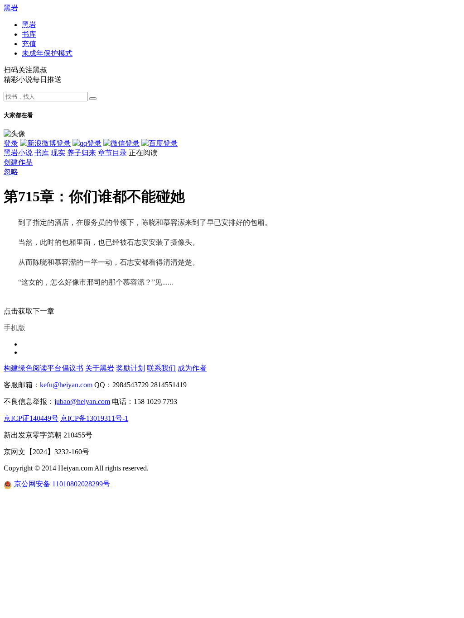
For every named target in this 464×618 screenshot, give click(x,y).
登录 (11, 143)
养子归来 (81, 153)
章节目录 (112, 153)
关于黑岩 (99, 368)
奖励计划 (130, 368)
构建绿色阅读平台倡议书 (43, 368)
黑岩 (11, 8)
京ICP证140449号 (31, 418)
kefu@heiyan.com (66, 385)
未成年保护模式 (47, 53)
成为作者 (192, 368)
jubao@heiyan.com (82, 401)
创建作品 (18, 162)
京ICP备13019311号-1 (94, 418)
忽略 (11, 172)
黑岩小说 (18, 153)
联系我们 (161, 368)
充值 (29, 44)
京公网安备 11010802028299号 (62, 484)
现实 (58, 153)
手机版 (14, 328)
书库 (29, 34)
